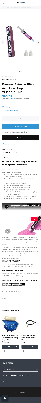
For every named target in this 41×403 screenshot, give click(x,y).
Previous (3, 42)
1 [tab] (19, 71)
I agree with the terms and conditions (15, 132)
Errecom (9, 149)
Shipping (12, 99)
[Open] (4, 398)
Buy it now (20, 138)
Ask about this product (11, 111)
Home (2, 7)
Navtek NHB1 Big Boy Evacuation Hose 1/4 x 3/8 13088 (30, 337)
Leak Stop (14, 152)
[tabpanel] (20, 41)
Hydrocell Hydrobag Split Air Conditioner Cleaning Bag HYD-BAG (10, 337)
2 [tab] (21, 71)
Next (38, 42)
